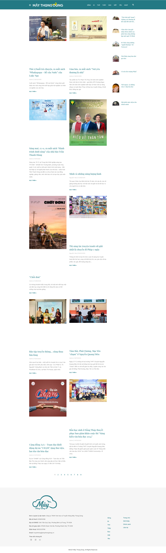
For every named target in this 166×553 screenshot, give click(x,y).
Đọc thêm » (33, 91)
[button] (133, 4)
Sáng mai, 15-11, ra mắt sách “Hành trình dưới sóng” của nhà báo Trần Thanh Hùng (46, 151)
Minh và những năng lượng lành (85, 173)
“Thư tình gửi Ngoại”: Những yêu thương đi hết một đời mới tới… (128, 19)
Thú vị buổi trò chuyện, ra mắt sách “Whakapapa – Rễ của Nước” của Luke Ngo (47, 72)
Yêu (120, 5)
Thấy (104, 5)
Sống (89, 5)
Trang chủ (126, 518)
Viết (115, 5)
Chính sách (127, 524)
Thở (98, 5)
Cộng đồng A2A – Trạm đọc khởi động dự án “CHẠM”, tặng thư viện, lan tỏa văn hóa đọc (46, 448)
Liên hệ (125, 527)
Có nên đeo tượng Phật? (129, 71)
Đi (94, 5)
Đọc (109, 5)
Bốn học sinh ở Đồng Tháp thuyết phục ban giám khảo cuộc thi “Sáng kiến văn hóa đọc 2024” (87, 433)
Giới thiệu (126, 521)
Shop (126, 5)
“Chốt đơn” (34, 277)
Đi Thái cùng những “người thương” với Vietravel (127, 45)
